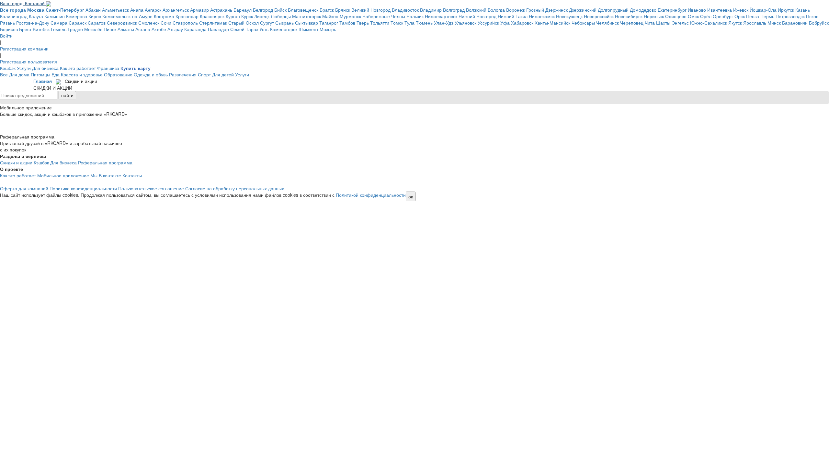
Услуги (24, 68)
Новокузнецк (569, 16)
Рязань (7, 22)
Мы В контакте (105, 175)
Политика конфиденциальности (83, 188)
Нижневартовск (441, 16)
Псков (812, 16)
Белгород (263, 9)
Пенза (752, 16)
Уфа (505, 22)
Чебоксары (583, 22)
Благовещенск (303, 9)
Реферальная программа (105, 162)
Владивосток (405, 9)
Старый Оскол (243, 22)
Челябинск (607, 22)
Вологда (496, 9)
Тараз (252, 29)
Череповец (631, 22)
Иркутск (786, 9)
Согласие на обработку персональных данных (234, 188)
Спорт (204, 74)
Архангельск (176, 9)
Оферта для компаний (24, 188)
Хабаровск (522, 22)
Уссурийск (488, 22)
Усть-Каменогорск (278, 29)
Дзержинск (556, 9)
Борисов (9, 29)
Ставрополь (185, 22)
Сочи (166, 22)
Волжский (476, 9)
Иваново (697, 9)
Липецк (261, 16)
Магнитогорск (306, 16)
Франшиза (108, 68)
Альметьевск (115, 9)
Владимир (431, 9)
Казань (802, 9)
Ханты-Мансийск (552, 22)
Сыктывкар (306, 22)
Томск (397, 22)
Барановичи (795, 22)
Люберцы (281, 16)
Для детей (223, 74)
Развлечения (183, 74)
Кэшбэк (41, 162)
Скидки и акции (16, 162)
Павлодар (218, 29)
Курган (233, 16)
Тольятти (379, 22)
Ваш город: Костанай (23, 3)
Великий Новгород (371, 9)
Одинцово (676, 16)
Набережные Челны (383, 16)
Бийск (280, 9)
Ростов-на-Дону (32, 22)
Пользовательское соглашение (151, 188)
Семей (237, 29)
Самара (59, 22)
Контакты (132, 175)
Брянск (342, 9)
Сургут (267, 22)
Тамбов (347, 22)
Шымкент (308, 29)
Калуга (36, 16)
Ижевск (740, 9)
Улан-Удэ (443, 22)
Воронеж (515, 9)
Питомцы (40, 74)
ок (410, 196)
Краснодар (187, 16)
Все (4, 74)
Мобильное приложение (63, 175)
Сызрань (284, 22)
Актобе (159, 29)
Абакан (93, 9)
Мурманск (350, 16)
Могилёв (93, 29)
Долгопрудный (613, 9)
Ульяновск (465, 22)
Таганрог (328, 22)
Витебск (41, 29)
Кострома (164, 16)
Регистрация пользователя (28, 61)
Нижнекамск (542, 16)
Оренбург (723, 16)
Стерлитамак (213, 22)
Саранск (77, 22)
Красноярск (212, 16)
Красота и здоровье (82, 74)
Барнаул (242, 9)
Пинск (110, 29)
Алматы (126, 29)
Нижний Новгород (477, 16)
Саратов (97, 22)
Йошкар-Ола (763, 9)
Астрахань (221, 9)
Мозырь (328, 29)
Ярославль (754, 22)
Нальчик (415, 16)
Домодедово (643, 9)
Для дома (19, 74)
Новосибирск (628, 16)
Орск (739, 16)
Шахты (663, 22)
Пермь (767, 16)
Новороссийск (599, 16)
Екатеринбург (672, 9)
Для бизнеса (45, 68)
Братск (327, 9)
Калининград (14, 16)
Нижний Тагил (513, 16)
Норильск (654, 16)
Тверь (363, 22)
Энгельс (680, 22)
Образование (118, 74)
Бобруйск (819, 22)
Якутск (735, 22)
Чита (650, 22)
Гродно (75, 29)
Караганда (195, 29)
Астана (142, 29)
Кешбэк (8, 68)
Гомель (58, 29)
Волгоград (454, 9)
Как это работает (78, 68)
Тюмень (424, 22)
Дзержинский (582, 9)
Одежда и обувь (151, 74)
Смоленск (148, 22)
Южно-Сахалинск (708, 22)
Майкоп (330, 16)
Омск (693, 16)
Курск (247, 16)
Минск (774, 22)
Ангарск (153, 9)
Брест (25, 29)
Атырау (175, 29)
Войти (6, 35)
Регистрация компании (24, 48)
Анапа (136, 9)
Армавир (199, 9)
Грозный (535, 9)
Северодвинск (122, 22)
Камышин (54, 16)
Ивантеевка (719, 9)
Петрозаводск (790, 16)
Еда (55, 74)
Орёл (705, 16)
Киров (94, 16)
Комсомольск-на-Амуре (127, 16)
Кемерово (76, 16)
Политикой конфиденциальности (371, 195)
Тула (409, 22)
